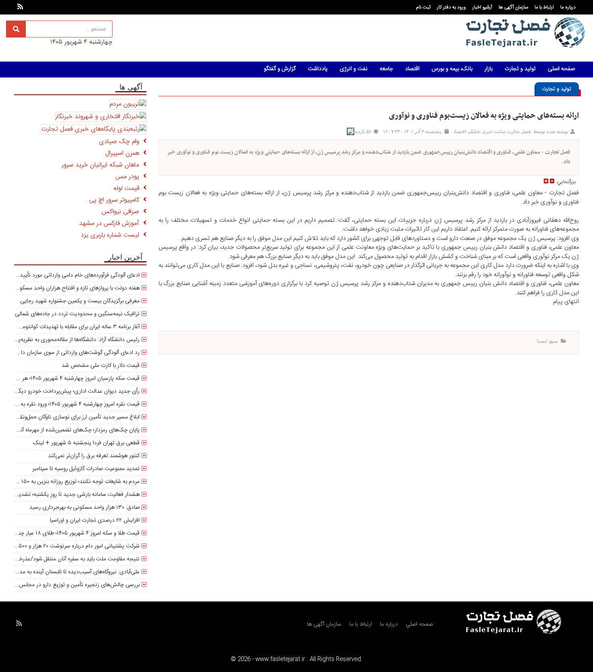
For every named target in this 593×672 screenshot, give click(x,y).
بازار (488, 69)
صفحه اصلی (561, 69)
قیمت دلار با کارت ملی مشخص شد (101, 365)
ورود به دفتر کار (451, 7)
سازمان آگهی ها (513, 7)
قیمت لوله (128, 188)
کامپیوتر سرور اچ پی (116, 200)
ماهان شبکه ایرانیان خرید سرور (102, 165)
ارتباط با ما (544, 7)
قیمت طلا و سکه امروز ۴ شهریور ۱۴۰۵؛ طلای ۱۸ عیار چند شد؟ (72, 533)
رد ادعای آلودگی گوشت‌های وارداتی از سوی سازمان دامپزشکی (71, 353)
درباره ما (568, 7)
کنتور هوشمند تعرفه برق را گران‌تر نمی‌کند (94, 456)
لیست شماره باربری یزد (112, 235)
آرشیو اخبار (482, 7)
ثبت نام (423, 7)
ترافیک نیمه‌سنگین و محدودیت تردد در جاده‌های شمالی (77, 314)
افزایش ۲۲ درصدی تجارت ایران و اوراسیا (95, 520)
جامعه (386, 69)
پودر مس (129, 176)
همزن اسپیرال (124, 153)
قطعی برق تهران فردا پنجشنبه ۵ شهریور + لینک (86, 443)
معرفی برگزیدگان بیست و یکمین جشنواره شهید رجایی (80, 301)
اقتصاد (412, 69)
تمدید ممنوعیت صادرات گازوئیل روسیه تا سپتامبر (86, 469)
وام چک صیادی (121, 141)
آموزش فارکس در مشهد (111, 223)
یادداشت (318, 69)
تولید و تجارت (520, 69)
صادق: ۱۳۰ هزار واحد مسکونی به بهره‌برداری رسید (84, 507)
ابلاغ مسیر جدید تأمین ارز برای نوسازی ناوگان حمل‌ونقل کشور (72, 417)
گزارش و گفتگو (280, 69)
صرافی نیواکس (122, 211)
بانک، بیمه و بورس (452, 69)
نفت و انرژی (353, 69)
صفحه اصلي (419, 624)
